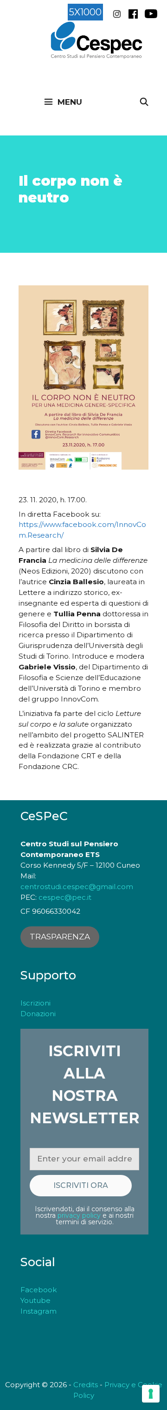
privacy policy (79, 1215)
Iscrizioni (35, 1002)
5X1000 (85, 12)
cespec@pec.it (65, 897)
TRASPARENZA (60, 936)
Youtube (35, 1300)
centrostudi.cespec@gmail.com (76, 886)
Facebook (38, 1289)
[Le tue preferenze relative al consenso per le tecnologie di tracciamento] (151, 1394)
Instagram (38, 1311)
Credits (85, 1384)
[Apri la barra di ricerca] (144, 102)
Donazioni (38, 1013)
